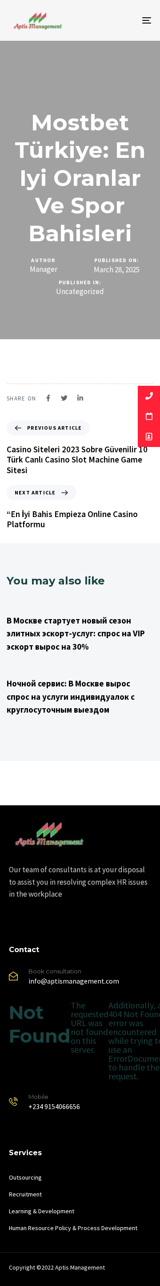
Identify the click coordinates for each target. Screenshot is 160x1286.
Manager (43, 269)
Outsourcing (25, 1177)
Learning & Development (41, 1211)
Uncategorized (80, 291)
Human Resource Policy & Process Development (73, 1228)
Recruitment (25, 1194)
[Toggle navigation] (127, 20)
